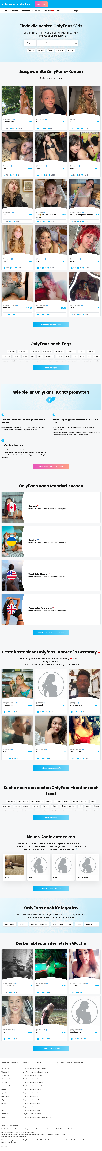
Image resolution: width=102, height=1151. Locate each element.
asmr (82, 356)
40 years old (59, 352)
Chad (88, 811)
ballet (14, 361)
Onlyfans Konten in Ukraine (32, 1079)
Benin (88, 806)
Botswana (28, 811)
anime (40, 356)
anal (32, 356)
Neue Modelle (91, 924)
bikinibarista (87, 361)
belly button (60, 361)
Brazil (37, 811)
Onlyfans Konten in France (32, 1089)
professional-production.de (16, 4)
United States (23, 801)
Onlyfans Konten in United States (34, 1069)
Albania (66, 801)
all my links (6, 356)
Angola (93, 801)
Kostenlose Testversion (30, 11)
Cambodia (55, 811)
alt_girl (16, 356)
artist (75, 356)
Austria (35, 806)
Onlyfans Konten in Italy (31, 1100)
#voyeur (31, 50)
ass (89, 356)
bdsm (44, 361)
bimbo (97, 361)
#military (71, 50)
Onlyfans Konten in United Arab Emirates (37, 1117)
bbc (21, 361)
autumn (6, 361)
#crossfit (41, 50)
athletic (96, 356)
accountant (71, 352)
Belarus (63, 806)
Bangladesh (11, 801)
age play (91, 352)
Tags (76, 11)
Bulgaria (45, 811)
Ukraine (48, 801)
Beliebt (23, 924)
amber (25, 356)
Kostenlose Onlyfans (9, 11)
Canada (58, 801)
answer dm (49, 356)
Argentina (6, 806)
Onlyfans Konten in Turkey (32, 1114)
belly (50, 361)
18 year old (11, 352)
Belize (80, 806)
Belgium (72, 806)
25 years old (47, 352)
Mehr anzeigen (51, 367)
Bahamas (45, 806)
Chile (95, 811)
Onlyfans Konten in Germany (33, 1093)
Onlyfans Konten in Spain (31, 1103)
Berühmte (41, 4)
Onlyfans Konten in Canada (32, 1076)
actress (81, 352)
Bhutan (96, 806)
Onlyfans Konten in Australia (33, 1086)
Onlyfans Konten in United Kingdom (35, 1072)
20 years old (35, 352)
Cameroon (78, 811)
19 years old (23, 352)
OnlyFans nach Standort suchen (51, 632)
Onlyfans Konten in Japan (32, 1096)
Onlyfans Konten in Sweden (32, 1107)
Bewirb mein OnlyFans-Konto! (51, 466)
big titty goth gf (73, 361)
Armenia (17, 806)
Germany (47, 11)
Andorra (84, 801)
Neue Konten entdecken (51, 888)
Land (79, 924)
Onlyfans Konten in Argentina (33, 1082)
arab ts (59, 356)
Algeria (75, 801)
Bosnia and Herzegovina (13, 811)
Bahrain (54, 806)
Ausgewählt (9, 924)
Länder (59, 11)
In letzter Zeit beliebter (51, 1049)
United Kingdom (37, 801)
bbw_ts (35, 361)
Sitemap (4, 1146)
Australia (26, 806)
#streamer (60, 50)
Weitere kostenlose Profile (51, 768)
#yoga (50, 50)
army (67, 356)
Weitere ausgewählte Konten (51, 324)
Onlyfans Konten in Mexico (32, 1110)
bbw (27, 361)
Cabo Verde (67, 811)
